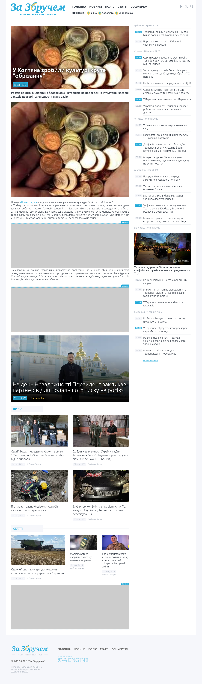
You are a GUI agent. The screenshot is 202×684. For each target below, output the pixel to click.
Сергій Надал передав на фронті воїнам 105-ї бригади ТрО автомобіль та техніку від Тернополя (37, 455)
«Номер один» (28, 202)
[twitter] (186, 7)
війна (93, 13)
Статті (122, 6)
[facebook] (181, 7)
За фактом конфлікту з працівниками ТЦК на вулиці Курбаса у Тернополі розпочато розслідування (100, 510)
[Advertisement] (70, 246)
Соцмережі (140, 6)
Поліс (109, 6)
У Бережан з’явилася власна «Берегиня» (167, 99)
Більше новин (150, 360)
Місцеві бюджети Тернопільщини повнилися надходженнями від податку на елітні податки (166, 160)
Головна (79, 6)
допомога (108, 13)
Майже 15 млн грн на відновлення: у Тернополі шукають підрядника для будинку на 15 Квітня (164, 292)
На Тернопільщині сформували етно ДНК (167, 83)
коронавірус (126, 13)
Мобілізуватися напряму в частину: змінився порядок (81, 557)
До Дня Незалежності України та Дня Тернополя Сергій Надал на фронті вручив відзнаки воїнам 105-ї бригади (100, 455)
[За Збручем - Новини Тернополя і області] (37, 7)
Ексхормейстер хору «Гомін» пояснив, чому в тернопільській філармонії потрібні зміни (115, 560)
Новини (95, 6)
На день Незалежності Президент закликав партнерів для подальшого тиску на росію (164, 340)
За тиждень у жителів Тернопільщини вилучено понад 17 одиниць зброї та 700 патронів (166, 73)
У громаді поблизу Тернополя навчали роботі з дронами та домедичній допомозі (165, 109)
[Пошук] (191, 6)
